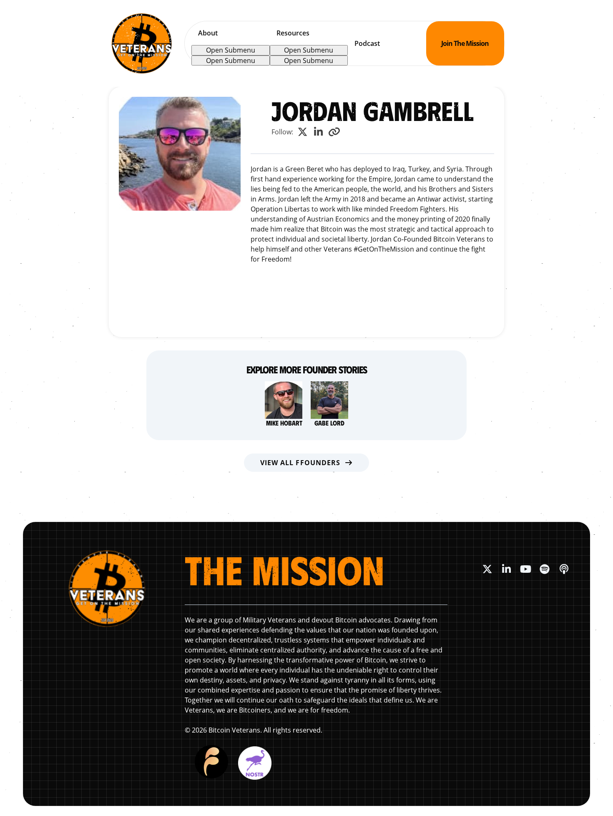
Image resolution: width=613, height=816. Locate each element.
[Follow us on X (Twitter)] (487, 569)
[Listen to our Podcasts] (564, 569)
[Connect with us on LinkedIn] (506, 569)
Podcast (367, 43)
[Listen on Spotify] (544, 569)
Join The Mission (465, 43)
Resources (292, 33)
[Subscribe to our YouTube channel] (525, 569)
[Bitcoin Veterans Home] (142, 43)
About (208, 33)
